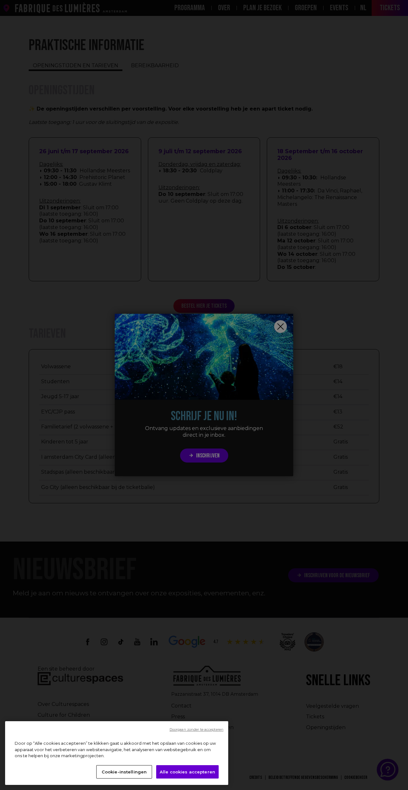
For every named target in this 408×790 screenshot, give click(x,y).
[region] (116, 753)
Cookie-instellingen (124, 771)
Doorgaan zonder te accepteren (196, 729)
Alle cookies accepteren (187, 771)
